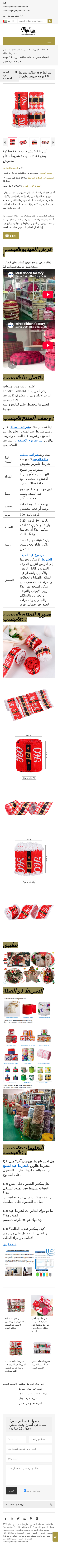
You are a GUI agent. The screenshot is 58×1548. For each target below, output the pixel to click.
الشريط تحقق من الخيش (31, 1403)
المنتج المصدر (45, 172)
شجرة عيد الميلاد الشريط (30, 1388)
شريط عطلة (9, 53)
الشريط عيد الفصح (15, 1165)
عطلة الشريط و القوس (34, 49)
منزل (5, 49)
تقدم (11, 1490)
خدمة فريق (9, 1244)
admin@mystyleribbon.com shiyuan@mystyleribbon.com (16, 8)
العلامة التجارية (11, 168)
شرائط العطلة (20, 427)
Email (10, 235)
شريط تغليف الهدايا (28, 1398)
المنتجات (16, 49)
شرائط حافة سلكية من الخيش (33, 1393)
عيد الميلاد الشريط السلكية (31, 1384)
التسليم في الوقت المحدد (40, 177)
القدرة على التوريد (31, 185)
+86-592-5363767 (15, 16)
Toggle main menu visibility (49, 41)
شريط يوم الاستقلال (28, 440)
